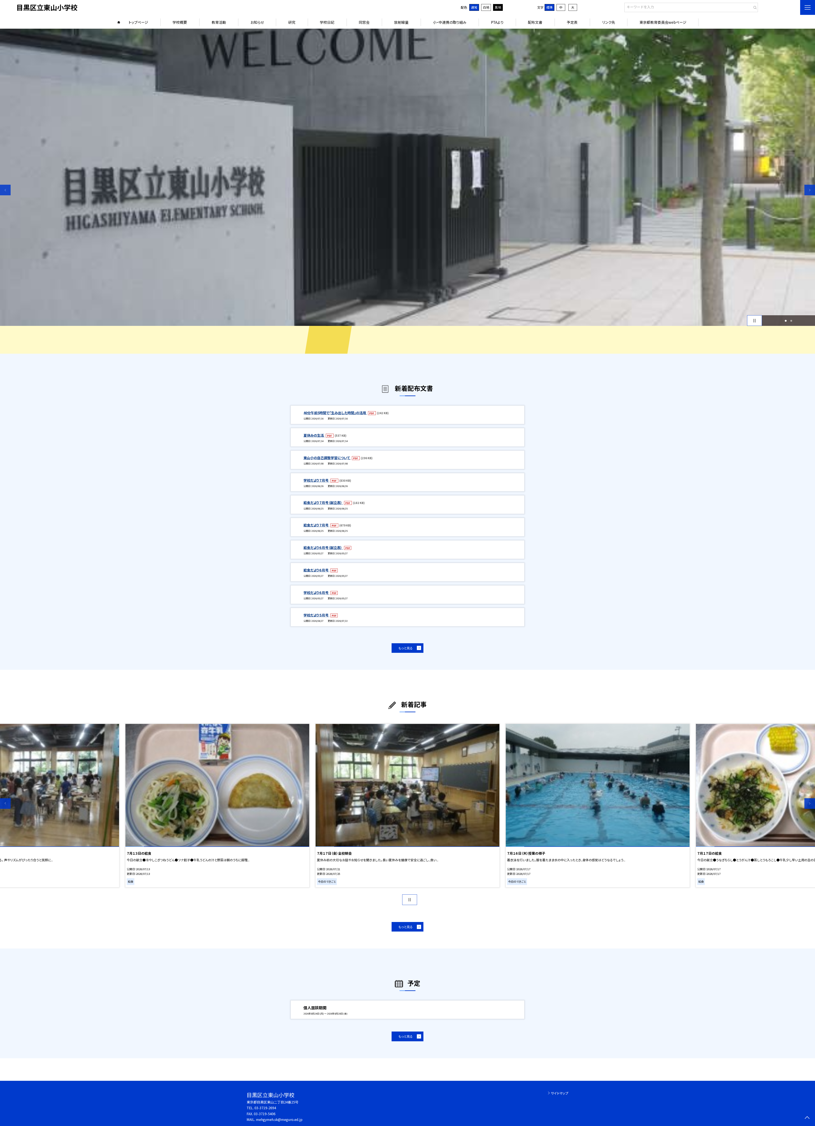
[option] (407, 177)
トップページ (138, 22)
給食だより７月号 (316, 525)
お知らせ (257, 22)
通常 (474, 7)
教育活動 (219, 22)
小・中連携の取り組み (450, 22)
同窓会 (364, 22)
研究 (291, 22)
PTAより (497, 22)
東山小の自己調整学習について (327, 457)
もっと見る (405, 648)
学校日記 (327, 22)
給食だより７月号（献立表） (323, 502)
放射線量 (401, 22)
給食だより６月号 (316, 570)
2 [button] (791, 320)
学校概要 (180, 22)
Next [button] (809, 190)
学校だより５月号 (316, 615)
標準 (549, 7)
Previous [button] (5, 190)
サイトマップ (559, 1093)
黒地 (498, 7)
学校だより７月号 (316, 480)
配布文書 (535, 22)
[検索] (754, 6)
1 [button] (786, 320)
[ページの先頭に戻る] (807, 1118)
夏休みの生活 (314, 435)
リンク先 (608, 22)
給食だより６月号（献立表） (323, 547)
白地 (486, 7)
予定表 (572, 22)
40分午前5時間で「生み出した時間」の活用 (335, 412)
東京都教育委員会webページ (662, 22)
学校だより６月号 (316, 592)
